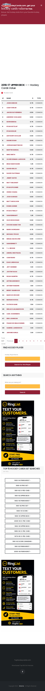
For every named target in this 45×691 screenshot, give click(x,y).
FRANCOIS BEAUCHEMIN (15, 323)
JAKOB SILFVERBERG (14, 112)
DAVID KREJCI (12, 169)
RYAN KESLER (11, 131)
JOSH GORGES (12, 197)
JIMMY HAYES (12, 178)
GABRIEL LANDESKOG (14, 328)
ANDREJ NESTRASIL (14, 253)
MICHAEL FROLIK (13, 234)
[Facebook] (22, 671)
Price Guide (15, 665)
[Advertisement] (22, 53)
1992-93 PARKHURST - (22, 501)
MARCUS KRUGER (13, 295)
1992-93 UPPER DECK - (23, 526)
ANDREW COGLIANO (14, 117)
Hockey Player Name (11, 355)
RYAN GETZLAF (12, 126)
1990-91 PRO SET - (22, 485)
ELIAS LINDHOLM (13, 262)
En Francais (29, 665)
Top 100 (22, 665)
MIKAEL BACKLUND (13, 239)
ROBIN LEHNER (12, 206)
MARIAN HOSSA (12, 300)
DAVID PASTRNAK (13, 173)
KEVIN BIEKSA (11, 122)
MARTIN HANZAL (13, 150)
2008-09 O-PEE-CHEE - (22, 521)
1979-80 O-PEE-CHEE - (22, 536)
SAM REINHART (12, 215)
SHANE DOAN (11, 140)
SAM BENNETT (12, 243)
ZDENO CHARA (12, 192)
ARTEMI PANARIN (13, 286)
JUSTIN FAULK (12, 272)
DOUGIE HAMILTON (14, 225)
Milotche (21, 686)
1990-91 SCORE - (22, 511)
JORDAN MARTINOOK (14, 145)
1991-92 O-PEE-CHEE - (22, 490)
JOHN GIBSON (12, 103)
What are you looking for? (13, 382)
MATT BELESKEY (12, 183)
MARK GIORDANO (13, 229)
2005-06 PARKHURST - (22, 551)
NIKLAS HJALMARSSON (15, 309)
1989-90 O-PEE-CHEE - (22, 531)
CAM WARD (11, 258)
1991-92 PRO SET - (22, 506)
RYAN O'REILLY (12, 211)
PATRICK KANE (12, 304)
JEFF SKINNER (12, 267)
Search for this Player (22, 364)
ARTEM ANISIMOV (13, 281)
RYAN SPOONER (12, 187)
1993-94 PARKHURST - (22, 480)
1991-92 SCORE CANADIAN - (22, 541)
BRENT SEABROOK (13, 290)
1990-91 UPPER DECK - (22, 516)
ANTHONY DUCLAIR (14, 136)
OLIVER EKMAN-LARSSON (16, 159)
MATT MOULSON (13, 201)
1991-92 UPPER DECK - (22, 496)
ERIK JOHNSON (12, 318)
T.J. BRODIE (11, 248)
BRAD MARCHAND (13, 164)
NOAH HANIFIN (12, 276)
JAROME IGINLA (12, 333)
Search (22, 392)
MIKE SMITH (11, 154)
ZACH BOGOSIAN (13, 220)
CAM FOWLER (11, 108)
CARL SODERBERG (13, 314)
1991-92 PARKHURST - (22, 546)
